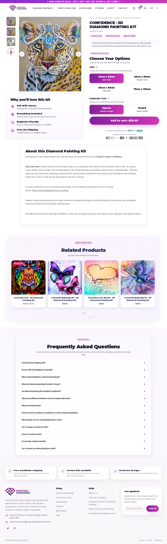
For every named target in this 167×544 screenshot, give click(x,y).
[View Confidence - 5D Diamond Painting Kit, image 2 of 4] (11, 31)
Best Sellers (61, 511)
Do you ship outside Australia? (34, 441)
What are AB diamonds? (31, 406)
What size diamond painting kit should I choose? (41, 384)
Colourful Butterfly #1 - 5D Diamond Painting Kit (137, 299)
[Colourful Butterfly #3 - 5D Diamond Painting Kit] (65, 277)
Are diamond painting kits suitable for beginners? (41, 391)
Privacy (149, 540)
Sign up (152, 508)
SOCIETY (111, 8)
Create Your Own (64, 497)
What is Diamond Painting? (101, 509)
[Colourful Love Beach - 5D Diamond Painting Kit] (101, 277)
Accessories (61, 502)
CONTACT (122, 8)
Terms (141, 540)
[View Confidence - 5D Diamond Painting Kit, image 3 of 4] (11, 41)
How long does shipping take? (34, 363)
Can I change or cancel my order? (35, 427)
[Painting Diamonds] (17, 492)
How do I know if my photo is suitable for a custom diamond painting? (50, 413)
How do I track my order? (32, 434)
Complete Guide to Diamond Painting (102, 503)
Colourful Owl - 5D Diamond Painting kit (28, 299)
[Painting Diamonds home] (18, 8)
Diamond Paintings (65, 493)
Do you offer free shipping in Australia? (37, 370)
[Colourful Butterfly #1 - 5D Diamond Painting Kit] (138, 277)
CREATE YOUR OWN (67, 8)
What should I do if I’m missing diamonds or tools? (42, 420)
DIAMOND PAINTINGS (42, 8)
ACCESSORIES (85, 8)
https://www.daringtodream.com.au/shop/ (50, 190)
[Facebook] (8, 528)
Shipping (158, 540)
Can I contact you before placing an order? (39, 448)
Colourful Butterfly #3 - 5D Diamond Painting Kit (65, 299)
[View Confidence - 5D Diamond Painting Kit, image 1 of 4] (11, 21)
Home (92, 18)
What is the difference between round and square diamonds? (46, 398)
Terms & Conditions (97, 497)
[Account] (145, 8)
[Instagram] (14, 528)
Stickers (59, 506)
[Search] (134, 8)
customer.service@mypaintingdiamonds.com (30, 522)
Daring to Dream (97, 31)
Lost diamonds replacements (102, 513)
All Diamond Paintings (104, 18)
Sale (58, 515)
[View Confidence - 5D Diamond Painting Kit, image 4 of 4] (11, 52)
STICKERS (99, 8)
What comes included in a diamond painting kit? (41, 377)
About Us (93, 493)
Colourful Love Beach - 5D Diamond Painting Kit (101, 299)
